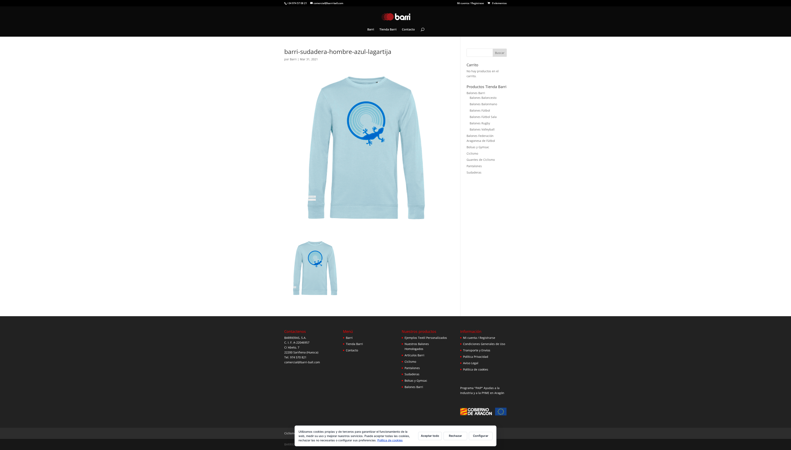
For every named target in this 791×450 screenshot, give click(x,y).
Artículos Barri (414, 355)
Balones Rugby (480, 123)
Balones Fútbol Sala (483, 117)
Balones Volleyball (482, 129)
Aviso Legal (470, 363)
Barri (370, 29)
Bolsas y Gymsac (478, 147)
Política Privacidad (475, 357)
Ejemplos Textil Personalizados (426, 338)
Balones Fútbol (480, 110)
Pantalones (474, 166)
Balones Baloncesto (483, 98)
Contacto (408, 29)
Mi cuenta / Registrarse (479, 338)
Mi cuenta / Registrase (470, 3)
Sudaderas (474, 172)
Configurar (480, 435)
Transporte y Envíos (476, 350)
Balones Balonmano (483, 104)
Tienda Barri (388, 29)
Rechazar (455, 435)
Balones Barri (476, 93)
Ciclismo (472, 153)
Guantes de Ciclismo (481, 160)
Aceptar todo (430, 435)
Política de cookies (475, 369)
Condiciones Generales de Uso (484, 344)
